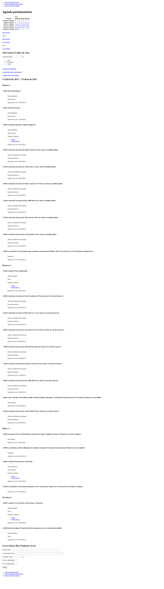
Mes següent (6, 39)
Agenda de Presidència (9, 69)
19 (24, 25)
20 (26, 25)
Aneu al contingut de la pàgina (14, 4)
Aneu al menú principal (12, 2)
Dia (9, 60)
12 (24, 23)
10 (19, 23)
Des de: (4, 560)
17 (19, 25)
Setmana (10, 62)
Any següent (6, 48)
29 (16, 29)
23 (18, 27)
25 (22, 27)
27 (26, 27)
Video (13, 139)
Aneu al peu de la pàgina (12, 6)
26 (24, 27)
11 (22, 23)
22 (16, 27)
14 (28, 23)
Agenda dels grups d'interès (10, 75)
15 (16, 25)
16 (18, 25)
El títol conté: (6, 550)
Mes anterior (6, 32)
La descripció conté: (8, 553)
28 (28, 27)
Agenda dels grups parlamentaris (12, 72)
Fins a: (4, 563)
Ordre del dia (15, 141)
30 (18, 29)
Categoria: (5, 57)
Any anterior (6, 42)
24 (19, 27)
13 (26, 23)
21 (28, 25)
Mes (9, 64)
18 (22, 25)
